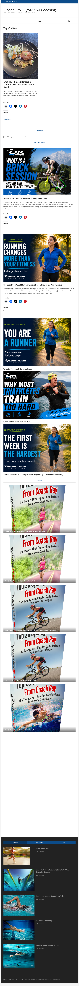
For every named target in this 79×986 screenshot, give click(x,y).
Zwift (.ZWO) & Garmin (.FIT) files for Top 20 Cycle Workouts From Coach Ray (30, 630)
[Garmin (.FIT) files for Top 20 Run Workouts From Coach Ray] (39, 509)
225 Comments (41, 851)
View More (8, 120)
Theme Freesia (34, 979)
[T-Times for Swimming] (18, 920)
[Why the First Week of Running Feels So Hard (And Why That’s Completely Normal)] (39, 448)
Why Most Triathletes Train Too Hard (16, 422)
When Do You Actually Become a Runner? (18, 369)
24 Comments (40, 875)
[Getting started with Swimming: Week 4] (18, 896)
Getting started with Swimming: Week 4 (50, 896)
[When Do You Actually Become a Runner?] (39, 342)
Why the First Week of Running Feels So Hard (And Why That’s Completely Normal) (33, 475)
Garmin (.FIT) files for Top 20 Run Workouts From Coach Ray (25, 531)
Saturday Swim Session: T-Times (47, 945)
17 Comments (40, 923)
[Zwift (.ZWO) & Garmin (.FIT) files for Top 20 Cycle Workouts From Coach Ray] (39, 608)
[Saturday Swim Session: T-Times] (18, 945)
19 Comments (40, 899)
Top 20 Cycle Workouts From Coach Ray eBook (20, 680)
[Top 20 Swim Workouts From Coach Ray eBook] (39, 708)
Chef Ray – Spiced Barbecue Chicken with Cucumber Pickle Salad (18, 84)
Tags (63, 842)
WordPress (42, 979)
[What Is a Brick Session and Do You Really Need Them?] (39, 171)
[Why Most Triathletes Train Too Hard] (39, 395)
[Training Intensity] (16, 848)
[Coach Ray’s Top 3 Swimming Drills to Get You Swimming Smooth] (18, 870)
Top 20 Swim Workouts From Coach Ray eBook (20, 730)
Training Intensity (42, 848)
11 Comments (40, 948)
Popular (15, 842)
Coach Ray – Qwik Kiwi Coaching (30, 10)
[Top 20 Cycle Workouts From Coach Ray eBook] (39, 658)
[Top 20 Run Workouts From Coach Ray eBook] (39, 559)
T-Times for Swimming (44, 921)
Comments (39, 842)
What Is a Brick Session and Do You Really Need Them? (25, 198)
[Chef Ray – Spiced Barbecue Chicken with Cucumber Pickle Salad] (20, 56)
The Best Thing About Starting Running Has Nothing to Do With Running (32, 285)
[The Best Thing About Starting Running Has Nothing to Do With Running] (39, 258)
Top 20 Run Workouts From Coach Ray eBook (20, 581)
